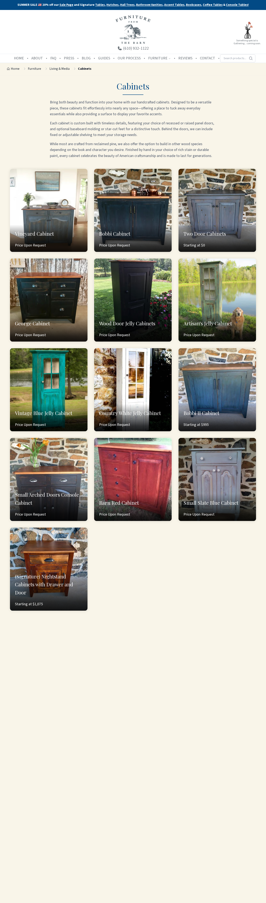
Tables (100, 5)
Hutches (112, 5)
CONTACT (207, 58)
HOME (19, 58)
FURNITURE (157, 58)
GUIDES (104, 58)
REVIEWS (185, 58)
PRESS (69, 58)
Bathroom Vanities (149, 5)
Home (15, 68)
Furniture (34, 68)
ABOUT (37, 58)
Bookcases (193, 5)
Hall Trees (127, 5)
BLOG (86, 58)
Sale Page (66, 5)
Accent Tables (174, 5)
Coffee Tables (213, 5)
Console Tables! (237, 5)
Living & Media (59, 68)
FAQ (53, 58)
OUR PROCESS (129, 58)
